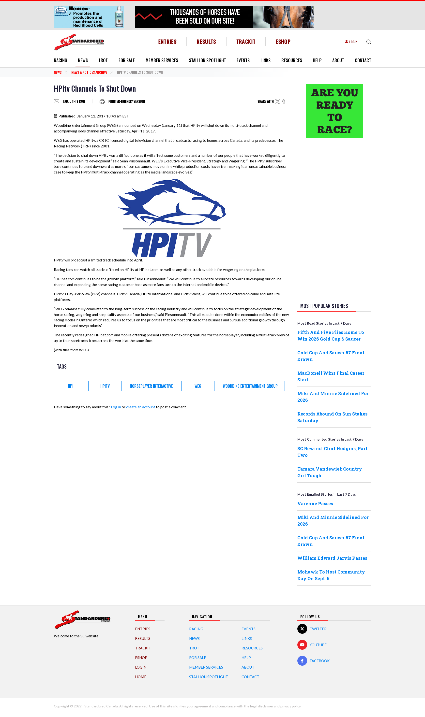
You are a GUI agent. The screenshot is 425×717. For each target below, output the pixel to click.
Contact (363, 60)
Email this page (74, 101)
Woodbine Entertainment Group (250, 386)
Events (243, 60)
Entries (167, 41)
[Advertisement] (334, 219)
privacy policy (290, 706)
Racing (60, 60)
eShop (283, 41)
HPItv (105, 386)
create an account (140, 407)
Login (353, 41)
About (338, 60)
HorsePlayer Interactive (151, 386)
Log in (116, 407)
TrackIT (246, 41)
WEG (198, 386)
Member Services (162, 60)
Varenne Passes (315, 503)
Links (265, 60)
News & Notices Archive (89, 72)
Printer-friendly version (126, 101)
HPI (70, 386)
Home (140, 676)
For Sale (127, 60)
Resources (291, 60)
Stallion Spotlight (207, 60)
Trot (103, 60)
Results (206, 41)
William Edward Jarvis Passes (332, 558)
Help (317, 60)
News (83, 60)
